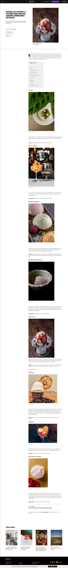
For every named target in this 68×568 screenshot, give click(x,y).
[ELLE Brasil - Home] (31, 2)
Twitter (53, 562)
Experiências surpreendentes (34, 75)
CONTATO (20, 562)
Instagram (51, 562)
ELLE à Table (13, 29)
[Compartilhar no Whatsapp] (10, 35)
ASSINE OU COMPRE (55, 1)
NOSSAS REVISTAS (46, 1)
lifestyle (8, 29)
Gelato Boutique (31, 501)
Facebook (55, 562)
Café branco (32, 80)
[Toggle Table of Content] (41, 66)
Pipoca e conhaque (33, 70)
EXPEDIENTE (21, 563)
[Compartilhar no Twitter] (8, 35)
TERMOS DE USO (34, 563)
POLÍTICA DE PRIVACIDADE (36, 562)
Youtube (57, 562)
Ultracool (31, 67)
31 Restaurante (31, 313)
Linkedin (59, 562)
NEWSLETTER (8, 563)
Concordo (52, 566)
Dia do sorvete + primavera (34, 85)
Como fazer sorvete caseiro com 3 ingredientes (40, 507)
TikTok (61, 562)
